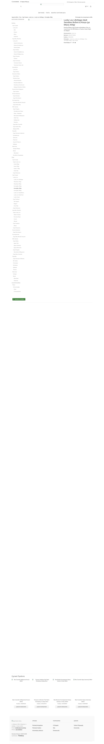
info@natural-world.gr (20, 727)
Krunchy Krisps (17, 216)
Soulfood (16, 36)
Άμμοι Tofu (16, 243)
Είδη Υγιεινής (15, 106)
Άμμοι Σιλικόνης (17, 245)
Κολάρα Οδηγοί (16, 148)
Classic (15, 32)
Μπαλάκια (15, 265)
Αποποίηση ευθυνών (37, 730)
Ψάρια (13, 284)
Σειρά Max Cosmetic (17, 124)
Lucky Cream (17, 197)
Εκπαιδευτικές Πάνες (18, 111)
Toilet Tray (16, 117)
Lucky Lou (31, 17)
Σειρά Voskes (16, 49)
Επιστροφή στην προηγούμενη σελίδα (83, 17)
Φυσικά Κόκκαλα (17, 80)
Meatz (15, 225)
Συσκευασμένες (17, 291)
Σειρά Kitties (15, 241)
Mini (15, 29)
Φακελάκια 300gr (17, 183)
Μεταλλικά (16, 153)
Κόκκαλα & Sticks (16, 73)
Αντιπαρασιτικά (15, 100)
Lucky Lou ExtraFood (18, 194)
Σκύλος (41, 12)
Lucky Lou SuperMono (19, 192)
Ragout (15, 203)
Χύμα (15, 289)
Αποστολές (76, 728)
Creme (15, 219)
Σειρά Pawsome (16, 172)
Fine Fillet (16, 205)
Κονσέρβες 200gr (18, 186)
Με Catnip (15, 260)
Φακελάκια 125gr (17, 181)
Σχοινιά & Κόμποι (17, 142)
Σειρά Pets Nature (17, 98)
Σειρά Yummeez (16, 60)
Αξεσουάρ (14, 146)
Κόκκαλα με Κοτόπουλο (19, 84)
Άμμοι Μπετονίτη (17, 247)
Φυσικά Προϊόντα (16, 93)
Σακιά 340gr (16, 164)
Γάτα (48, 12)
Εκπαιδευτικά (16, 135)
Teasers (15, 269)
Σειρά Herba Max (17, 104)
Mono (15, 34)
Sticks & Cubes (17, 214)
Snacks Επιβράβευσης (19, 51)
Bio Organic (16, 201)
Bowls (14, 150)
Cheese (15, 58)
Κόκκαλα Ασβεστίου (18, 82)
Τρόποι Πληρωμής (78, 725)
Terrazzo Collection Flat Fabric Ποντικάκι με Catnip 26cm (41, 700)
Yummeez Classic (18, 62)
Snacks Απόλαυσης (18, 43)
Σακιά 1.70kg (17, 168)
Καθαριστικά (16, 120)
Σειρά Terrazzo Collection (18, 133)
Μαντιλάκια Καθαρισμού (19, 115)
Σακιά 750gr (16, 166)
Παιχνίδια (14, 131)
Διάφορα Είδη (16, 128)
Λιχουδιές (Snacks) (16, 38)
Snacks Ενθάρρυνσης (18, 54)
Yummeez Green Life (18, 65)
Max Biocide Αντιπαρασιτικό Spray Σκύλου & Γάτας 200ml (62, 700)
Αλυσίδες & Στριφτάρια (18, 155)
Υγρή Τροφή (25, 17)
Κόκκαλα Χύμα (16, 78)
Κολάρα (14, 274)
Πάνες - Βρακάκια (18, 113)
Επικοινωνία (81, 2)
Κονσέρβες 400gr (49, 17)
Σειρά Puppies (16, 109)
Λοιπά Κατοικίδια (58, 12)
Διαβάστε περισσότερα (21, 706)
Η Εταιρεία (70, 2)
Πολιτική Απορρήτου (37, 725)
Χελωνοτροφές (16, 287)
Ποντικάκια (15, 263)
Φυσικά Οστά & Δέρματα (17, 89)
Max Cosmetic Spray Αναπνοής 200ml (83, 700)
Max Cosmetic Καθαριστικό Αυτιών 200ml (21, 700)
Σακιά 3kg (16, 170)
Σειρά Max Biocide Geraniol (19, 102)
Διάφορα (15, 144)
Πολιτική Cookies (36, 728)
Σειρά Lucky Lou (16, 161)
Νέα (75, 2)
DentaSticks (15, 67)
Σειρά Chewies (16, 56)
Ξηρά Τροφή (15, 159)
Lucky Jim (15, 27)
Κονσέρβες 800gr (18, 190)
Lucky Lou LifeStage (39, 17)
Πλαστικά (15, 139)
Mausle (15, 221)
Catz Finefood (16, 199)
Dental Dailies (17, 47)
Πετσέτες (16, 122)
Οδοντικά (15, 137)
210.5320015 (19, 729)
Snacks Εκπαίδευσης (18, 45)
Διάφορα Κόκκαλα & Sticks (19, 87)
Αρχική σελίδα (15, 17)
